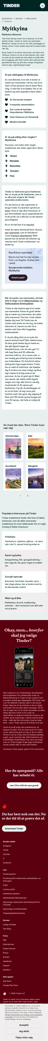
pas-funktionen (12, 232)
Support (6, 965)
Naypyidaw (15, 165)
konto (7, 210)
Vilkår (5, 885)
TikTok (5, 850)
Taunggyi (14, 170)
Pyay (12, 175)
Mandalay (14, 160)
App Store (7, 981)
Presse (5, 952)
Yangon (13, 155)
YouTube (6, 854)
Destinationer (7, 18)
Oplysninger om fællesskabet (15, 909)
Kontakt (6, 957)
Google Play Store (10, 985)
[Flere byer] (28, 495)
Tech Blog (7, 928)
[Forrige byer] (20, 495)
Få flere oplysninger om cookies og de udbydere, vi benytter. (24, 1015)
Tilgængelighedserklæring (14, 913)
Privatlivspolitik (9, 874)
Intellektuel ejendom (11, 893)
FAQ (4, 940)
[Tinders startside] (11, 5)
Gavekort (6, 969)
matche (30, 224)
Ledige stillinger (9, 924)
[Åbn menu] (42, 5)
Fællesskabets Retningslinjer (19, 303)
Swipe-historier (9, 948)
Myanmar (19, 18)
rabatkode (7, 961)
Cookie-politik (9, 889)
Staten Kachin (31, 18)
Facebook (7, 862)
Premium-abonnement (21, 235)
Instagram (7, 845)
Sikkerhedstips (31, 301)
